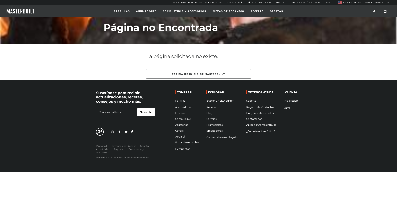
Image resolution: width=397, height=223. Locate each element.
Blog (209, 113)
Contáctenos (254, 119)
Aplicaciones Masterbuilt (261, 124)
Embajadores (214, 130)
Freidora (180, 113)
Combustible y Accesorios (184, 11)
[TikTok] (133, 132)
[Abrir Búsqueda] (374, 11)
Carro (287, 107)
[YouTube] (126, 132)
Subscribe (146, 112)
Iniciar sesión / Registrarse (310, 2)
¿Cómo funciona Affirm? (260, 131)
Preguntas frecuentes (260, 113)
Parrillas (122, 11)
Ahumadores (146, 11)
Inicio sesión (291, 100)
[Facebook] (119, 132)
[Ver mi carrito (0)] (385, 11)
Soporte (251, 100)
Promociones (214, 124)
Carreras (211, 119)
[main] (198, 40)
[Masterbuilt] (23, 11)
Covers (179, 130)
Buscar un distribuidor (220, 100)
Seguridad (119, 149)
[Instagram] (112, 132)
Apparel (180, 136)
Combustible (183, 119)
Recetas (257, 11)
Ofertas (276, 11)
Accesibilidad (103, 149)
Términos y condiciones (124, 146)
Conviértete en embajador (222, 137)
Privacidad (102, 146)
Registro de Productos (260, 107)
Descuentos (182, 149)
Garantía (144, 146)
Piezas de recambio (228, 11)
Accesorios (181, 124)
